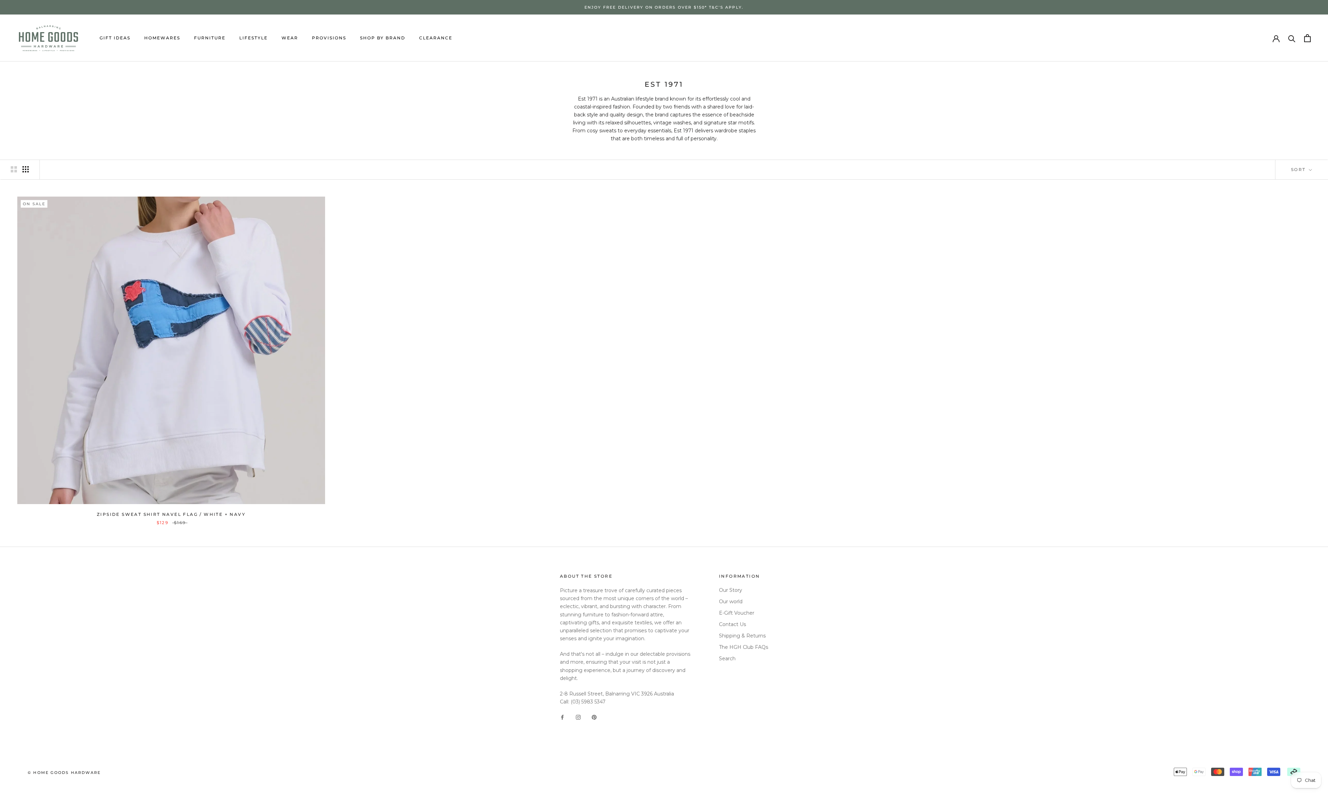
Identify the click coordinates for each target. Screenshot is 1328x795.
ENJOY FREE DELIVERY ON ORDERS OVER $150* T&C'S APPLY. (664, 7)
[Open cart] (1307, 38)
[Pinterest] (594, 717)
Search (727, 658)
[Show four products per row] (25, 169)
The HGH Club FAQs (743, 647)
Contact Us (732, 624)
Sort (1299, 169)
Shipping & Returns (742, 636)
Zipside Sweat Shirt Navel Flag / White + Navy (171, 514)
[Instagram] (578, 717)
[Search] (1291, 38)
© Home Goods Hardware (64, 772)
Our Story (730, 590)
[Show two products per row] (14, 169)
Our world (731, 601)
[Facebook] (562, 717)
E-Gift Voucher (736, 613)
